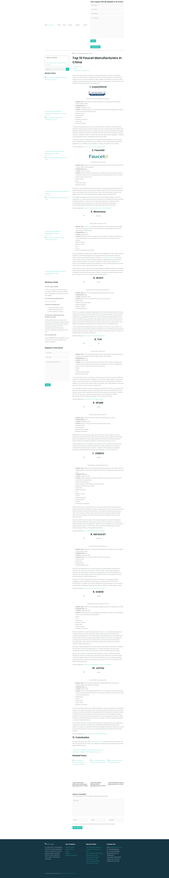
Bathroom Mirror (70, 849)
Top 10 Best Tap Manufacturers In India (94, 335)
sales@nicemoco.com (116, 847)
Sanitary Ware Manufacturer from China (68, 873)
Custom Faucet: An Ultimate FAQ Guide (94, 146)
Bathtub (68, 853)
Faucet (67, 851)
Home (59, 25)
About (64, 25)
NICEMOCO (87, 226)
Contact (85, 25)
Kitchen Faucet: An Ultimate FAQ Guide (94, 588)
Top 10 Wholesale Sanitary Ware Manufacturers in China (97, 784)
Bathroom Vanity (70, 847)
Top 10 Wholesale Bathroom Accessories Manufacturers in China (80, 784)
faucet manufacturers (96, 741)
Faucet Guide (77, 70)
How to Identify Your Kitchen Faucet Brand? (95, 733)
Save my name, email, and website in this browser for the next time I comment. (94, 824)
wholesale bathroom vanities (108, 257)
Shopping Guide (85, 70)
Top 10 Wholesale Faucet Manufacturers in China (116, 783)
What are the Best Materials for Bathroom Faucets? (97, 664)
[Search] (67, 69)
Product (70, 25)
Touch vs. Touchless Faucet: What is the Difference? (97, 208)
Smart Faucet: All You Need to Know (93, 399)
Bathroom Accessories (71, 855)
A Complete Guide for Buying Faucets (94, 530)
